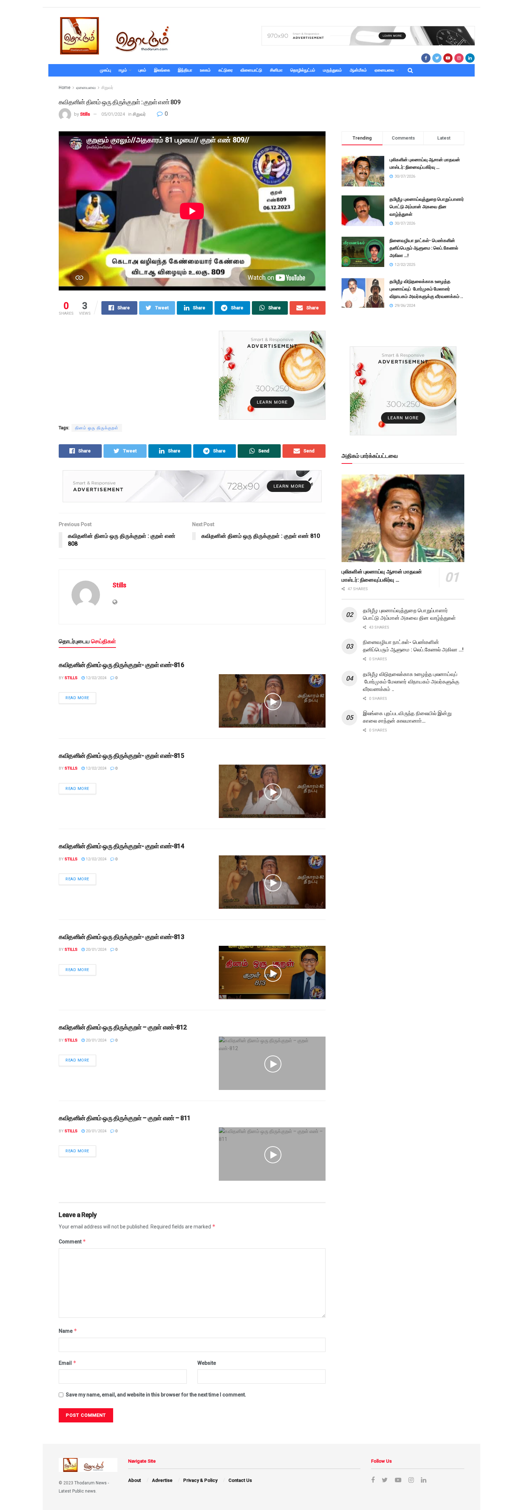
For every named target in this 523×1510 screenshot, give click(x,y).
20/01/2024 (95, 949)
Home (64, 87)
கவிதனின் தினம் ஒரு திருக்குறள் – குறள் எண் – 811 (125, 1118)
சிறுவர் (107, 87)
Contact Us (240, 1480)
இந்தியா (185, 70)
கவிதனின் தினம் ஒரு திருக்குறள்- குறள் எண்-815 (121, 755)
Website (206, 1363)
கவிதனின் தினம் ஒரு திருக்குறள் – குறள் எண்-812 (123, 1027)
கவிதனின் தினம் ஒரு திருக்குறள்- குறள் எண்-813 (121, 936)
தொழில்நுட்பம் (302, 70)
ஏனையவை (384, 70)
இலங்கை (162, 70)
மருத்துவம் (332, 70)
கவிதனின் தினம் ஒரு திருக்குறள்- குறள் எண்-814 (121, 846)
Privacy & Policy (200, 1480)
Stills (85, 114)
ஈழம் (123, 70)
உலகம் (205, 70)
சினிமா (276, 70)
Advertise (162, 1480)
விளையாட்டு (251, 70)
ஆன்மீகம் (358, 70)
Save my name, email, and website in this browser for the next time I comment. (156, 1395)
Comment (72, 1241)
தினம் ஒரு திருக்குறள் (96, 427)
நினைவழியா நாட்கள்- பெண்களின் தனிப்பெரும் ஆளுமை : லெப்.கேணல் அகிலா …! (424, 248)
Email (67, 1362)
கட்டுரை (225, 70)
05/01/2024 (113, 114)
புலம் (142, 70)
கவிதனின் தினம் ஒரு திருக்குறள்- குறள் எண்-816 (121, 665)
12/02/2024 (95, 678)
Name (68, 1330)
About (134, 1480)
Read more (77, 698)
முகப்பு (105, 70)
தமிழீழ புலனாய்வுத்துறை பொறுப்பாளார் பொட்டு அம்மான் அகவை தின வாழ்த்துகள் (427, 206)
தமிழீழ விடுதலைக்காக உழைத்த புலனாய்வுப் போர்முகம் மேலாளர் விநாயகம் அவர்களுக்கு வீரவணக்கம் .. (426, 289)
